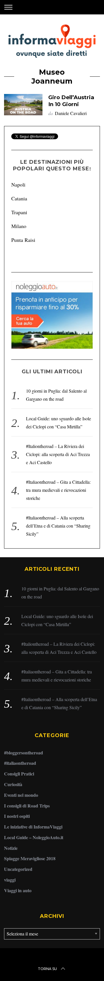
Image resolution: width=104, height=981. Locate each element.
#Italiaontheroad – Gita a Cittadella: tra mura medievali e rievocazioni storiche (58, 490)
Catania (19, 198)
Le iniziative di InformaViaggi (33, 826)
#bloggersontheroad (23, 752)
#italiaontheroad (20, 763)
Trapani (19, 212)
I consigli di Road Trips (27, 805)
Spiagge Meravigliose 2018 (29, 858)
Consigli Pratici (19, 773)
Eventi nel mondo (21, 795)
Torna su (47, 969)
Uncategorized (18, 869)
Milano (18, 226)
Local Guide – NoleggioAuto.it (33, 837)
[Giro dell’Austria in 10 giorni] (23, 104)
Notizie (11, 848)
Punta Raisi (23, 239)
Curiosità (13, 784)
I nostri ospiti (17, 816)
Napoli (18, 184)
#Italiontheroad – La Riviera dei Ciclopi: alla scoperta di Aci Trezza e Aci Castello (58, 454)
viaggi (10, 879)
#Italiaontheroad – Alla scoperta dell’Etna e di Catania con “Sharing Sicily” (58, 526)
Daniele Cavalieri (71, 113)
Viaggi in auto (17, 890)
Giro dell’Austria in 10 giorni (71, 101)
